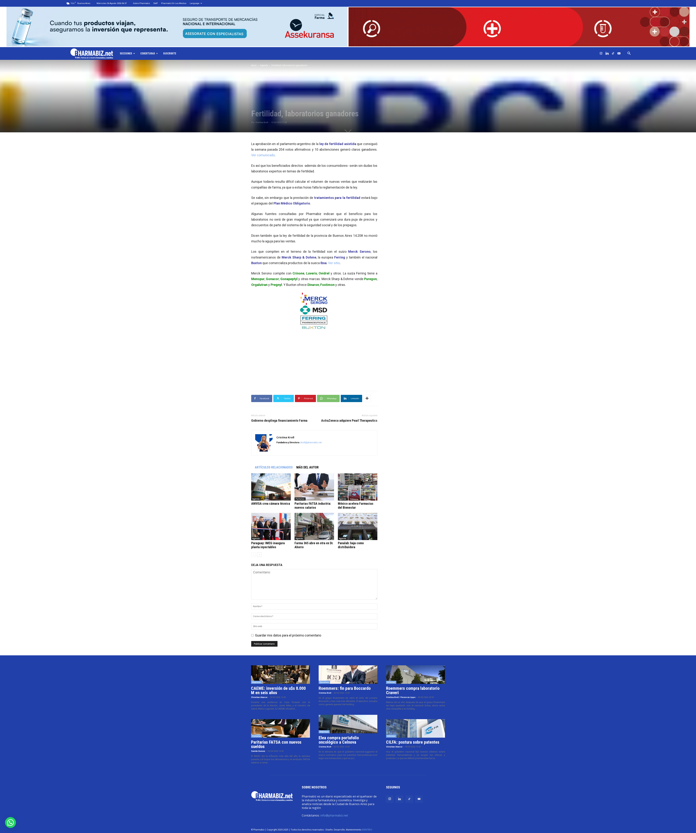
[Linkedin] (607, 53)
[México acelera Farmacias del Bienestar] (357, 487)
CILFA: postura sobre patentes (412, 742)
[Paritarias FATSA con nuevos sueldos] (280, 728)
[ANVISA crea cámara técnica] (271, 487)
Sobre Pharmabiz (141, 3)
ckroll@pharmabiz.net (311, 442)
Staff (155, 3)
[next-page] (259, 554)
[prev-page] (253, 554)
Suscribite (169, 53)
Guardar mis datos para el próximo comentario (288, 635)
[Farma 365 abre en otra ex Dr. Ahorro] (314, 526)
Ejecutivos (324, 682)
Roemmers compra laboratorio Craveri (413, 690)
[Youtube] (619, 53)
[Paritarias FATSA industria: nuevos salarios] (314, 487)
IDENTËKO (367, 829)
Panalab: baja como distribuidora (351, 545)
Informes (391, 682)
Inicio (254, 65)
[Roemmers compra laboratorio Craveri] (415, 674)
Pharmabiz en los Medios (173, 3)
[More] (367, 398)
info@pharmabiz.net (334, 815)
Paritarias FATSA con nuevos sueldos (276, 744)
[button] (629, 53)
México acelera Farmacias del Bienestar (355, 505)
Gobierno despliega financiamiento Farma (279, 420)
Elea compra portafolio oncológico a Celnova (339, 740)
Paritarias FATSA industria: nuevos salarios (313, 505)
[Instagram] (601, 53)
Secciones (126, 53)
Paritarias (300, 499)
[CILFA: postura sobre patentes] (415, 728)
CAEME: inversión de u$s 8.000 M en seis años (278, 690)
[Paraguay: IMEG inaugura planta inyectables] (271, 526)
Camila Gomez (258, 751)
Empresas (256, 682)
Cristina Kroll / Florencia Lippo (400, 697)
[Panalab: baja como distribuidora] (357, 526)
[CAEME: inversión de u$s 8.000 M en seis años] (280, 674)
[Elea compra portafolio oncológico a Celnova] (348, 724)
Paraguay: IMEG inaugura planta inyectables (268, 545)
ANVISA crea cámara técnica (270, 503)
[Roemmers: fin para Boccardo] (348, 674)
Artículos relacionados (274, 467)
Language (194, 3)
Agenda (264, 65)
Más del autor (307, 467)
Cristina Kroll (262, 122)
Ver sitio (334, 263)
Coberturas (147, 53)
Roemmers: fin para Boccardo (345, 688)
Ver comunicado (263, 155)
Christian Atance (259, 697)
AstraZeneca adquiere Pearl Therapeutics (349, 420)
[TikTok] (613, 53)
